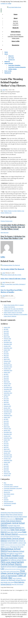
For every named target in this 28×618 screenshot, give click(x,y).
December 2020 (8, 455)
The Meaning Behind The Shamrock (12, 269)
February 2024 (7, 383)
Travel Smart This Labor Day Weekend (13, 309)
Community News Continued (11, 486)
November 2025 (8, 344)
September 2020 (8, 460)
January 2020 (7, 475)
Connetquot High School (13, 525)
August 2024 (7, 372)
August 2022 (7, 417)
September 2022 (8, 415)
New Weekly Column (9, 494)
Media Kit (16, 28)
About (16, 18)
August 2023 (7, 395)
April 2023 (6, 402)
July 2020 (6, 464)
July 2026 (6, 329)
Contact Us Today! (6, 3)
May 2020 (6, 468)
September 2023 (8, 393)
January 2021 (7, 453)
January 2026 (7, 340)
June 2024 (6, 376)
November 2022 (8, 411)
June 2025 (6, 353)
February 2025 (7, 361)
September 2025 (8, 348)
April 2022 (6, 425)
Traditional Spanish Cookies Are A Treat (14, 310)
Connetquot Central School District (13, 524)
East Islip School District (13, 532)
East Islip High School (14, 532)
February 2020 (7, 473)
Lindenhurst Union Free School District (13, 544)
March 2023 (7, 404)
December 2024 (8, 365)
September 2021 (8, 438)
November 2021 (8, 434)
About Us (15, 21)
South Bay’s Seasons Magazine (15, 36)
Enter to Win (15, 41)
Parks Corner (7, 496)
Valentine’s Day (4, 580)
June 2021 (6, 443)
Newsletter (15, 45)
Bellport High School (10, 519)
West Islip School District (17, 584)
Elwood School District (14, 536)
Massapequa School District (11, 549)
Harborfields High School (15, 541)
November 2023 (8, 389)
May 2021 (6, 445)
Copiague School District (11, 527)
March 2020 (7, 471)
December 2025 (8, 342)
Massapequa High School (16, 546)
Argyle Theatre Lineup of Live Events (13, 312)
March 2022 (7, 426)
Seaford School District (9, 567)
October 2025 (7, 346)
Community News (8, 484)
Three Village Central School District (13, 572)
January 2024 (7, 385)
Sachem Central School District (12, 563)
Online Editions (15, 32)
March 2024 (7, 381)
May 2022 (6, 423)
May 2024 (6, 378)
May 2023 (6, 400)
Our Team (15, 23)
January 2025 (7, 363)
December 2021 (8, 432)
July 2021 (6, 441)
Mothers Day (8, 212)
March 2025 (7, 359)
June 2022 (6, 421)
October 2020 (7, 458)
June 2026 (6, 331)
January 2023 (7, 408)
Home (15, 14)
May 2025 (6, 355)
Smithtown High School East (10, 569)
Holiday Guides (15, 38)
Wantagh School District (17, 580)
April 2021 (6, 447)
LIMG (3, 89)
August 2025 (7, 350)
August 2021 (7, 440)
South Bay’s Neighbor (15, 34)
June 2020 (6, 466)
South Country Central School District (11, 571)
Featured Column (8, 490)
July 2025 (6, 351)
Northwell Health (10, 555)
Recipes (6, 497)
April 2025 (6, 357)
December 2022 (8, 410)
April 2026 (6, 335)
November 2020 (8, 456)
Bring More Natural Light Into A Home (13, 279)
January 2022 (7, 430)
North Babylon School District (12, 552)
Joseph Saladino (13, 543)
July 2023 (6, 396)
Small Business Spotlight (10, 503)
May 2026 (6, 333)
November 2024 (8, 366)
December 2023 (8, 387)
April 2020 (6, 470)
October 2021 (7, 436)
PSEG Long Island (8, 562)
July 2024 (6, 374)
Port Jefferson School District (17, 560)
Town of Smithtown (17, 578)
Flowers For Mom (12, 211)
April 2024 (6, 380)
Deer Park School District (13, 530)
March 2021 (7, 449)
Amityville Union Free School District (12, 512)
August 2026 (7, 327)
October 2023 (7, 391)
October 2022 (7, 413)
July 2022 (6, 419)
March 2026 (7, 336)
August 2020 (7, 462)
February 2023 (7, 406)
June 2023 (6, 398)
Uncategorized (7, 505)
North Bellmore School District (14, 553)
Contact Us (15, 25)
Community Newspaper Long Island (13, 488)
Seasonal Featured (8, 501)
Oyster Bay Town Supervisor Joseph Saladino (12, 557)
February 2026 (7, 338)
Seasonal (6, 499)
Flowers (6, 211)
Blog (5, 482)
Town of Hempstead (9, 575)
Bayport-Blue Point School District (11, 514)
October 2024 (7, 368)
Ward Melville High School (7, 582)
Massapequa (7, 546)
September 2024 (8, 370)
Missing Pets (7, 492)
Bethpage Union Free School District (12, 519)
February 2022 (7, 428)
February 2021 (7, 451)
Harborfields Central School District (12, 539)
